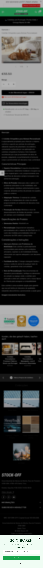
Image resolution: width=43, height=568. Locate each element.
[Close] (39, 538)
